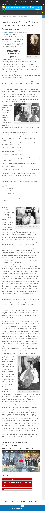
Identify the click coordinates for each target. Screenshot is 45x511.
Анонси (17, 1)
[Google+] (17, 508)
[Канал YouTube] (19, 508)
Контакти (15, 4)
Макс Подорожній (7, 32)
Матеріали (38, 1)
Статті (12, 1)
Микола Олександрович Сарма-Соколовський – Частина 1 (18, 479)
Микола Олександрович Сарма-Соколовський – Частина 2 (18, 482)
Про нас (9, 4)
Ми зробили (23, 1)
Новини (7, 1)
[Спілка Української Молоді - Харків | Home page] (22, 8)
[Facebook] (15, 508)
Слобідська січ (31, 1)
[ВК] (12, 508)
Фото (25, 16)
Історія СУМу (3, 4)
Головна (2, 1)
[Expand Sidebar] (43, 16)
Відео (10, 16)
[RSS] (21, 508)
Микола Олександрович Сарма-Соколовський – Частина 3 (18, 485)
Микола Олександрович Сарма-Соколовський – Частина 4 (18, 489)
